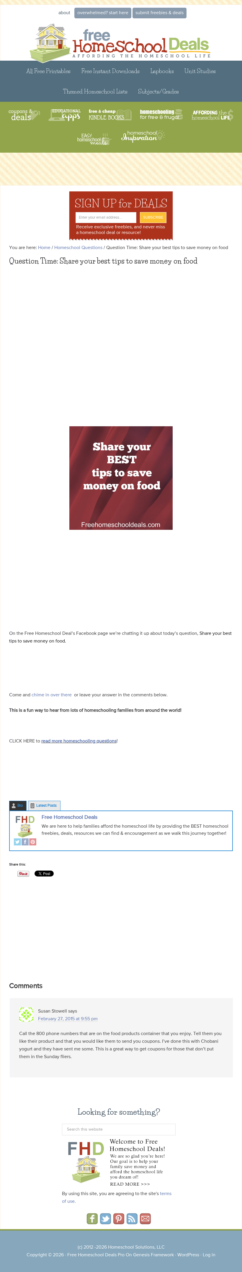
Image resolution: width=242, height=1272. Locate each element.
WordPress (188, 1255)
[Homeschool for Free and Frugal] (161, 115)
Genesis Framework (153, 1255)
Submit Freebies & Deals (159, 13)
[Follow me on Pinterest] (119, 1222)
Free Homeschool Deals (69, 817)
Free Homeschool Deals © (121, 39)
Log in (209, 1255)
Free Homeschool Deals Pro (96, 1255)
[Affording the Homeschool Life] (212, 115)
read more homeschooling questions (79, 741)
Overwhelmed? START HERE (102, 13)
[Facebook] (25, 842)
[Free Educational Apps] (64, 115)
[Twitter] (17, 842)
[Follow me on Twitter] (105, 1222)
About (64, 13)
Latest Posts (46, 806)
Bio (20, 806)
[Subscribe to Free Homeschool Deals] (132, 1222)
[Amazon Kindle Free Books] (110, 115)
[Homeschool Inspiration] (142, 139)
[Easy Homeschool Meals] (94, 139)
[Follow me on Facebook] (92, 1222)
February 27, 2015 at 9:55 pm (68, 1019)
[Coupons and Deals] (24, 115)
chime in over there (51, 695)
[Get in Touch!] (145, 1222)
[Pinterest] (32, 842)
